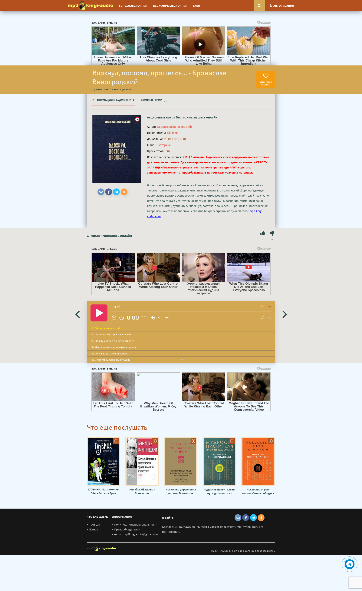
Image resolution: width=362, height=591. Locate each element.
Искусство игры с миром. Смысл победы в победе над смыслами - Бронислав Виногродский (258, 491)
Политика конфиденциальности (135, 524)
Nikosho (172, 132)
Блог (196, 6)
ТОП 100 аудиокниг (133, 6)
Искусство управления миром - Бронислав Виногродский (181, 491)
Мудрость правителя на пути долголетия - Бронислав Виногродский (219, 491)
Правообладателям (127, 529)
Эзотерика (184, 117)
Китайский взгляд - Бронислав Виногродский (142, 491)
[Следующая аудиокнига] (284, 313)
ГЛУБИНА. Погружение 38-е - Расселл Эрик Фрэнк (103, 491)
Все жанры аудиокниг (170, 6)
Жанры (94, 529)
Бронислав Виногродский (174, 126)
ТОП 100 (94, 524)
